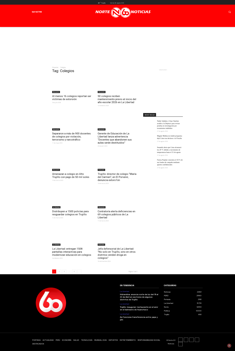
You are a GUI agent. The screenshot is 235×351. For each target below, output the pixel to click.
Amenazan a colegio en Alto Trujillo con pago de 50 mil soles (70, 175)
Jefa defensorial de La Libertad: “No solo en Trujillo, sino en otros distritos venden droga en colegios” (116, 253)
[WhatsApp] (180, 344)
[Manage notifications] (229, 346)
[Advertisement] (117, 45)
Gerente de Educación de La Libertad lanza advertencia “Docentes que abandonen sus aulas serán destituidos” (115, 138)
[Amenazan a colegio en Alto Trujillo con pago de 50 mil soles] (72, 161)
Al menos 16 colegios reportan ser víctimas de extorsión (71, 98)
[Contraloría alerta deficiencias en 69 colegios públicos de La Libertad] (117, 198)
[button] (230, 12)
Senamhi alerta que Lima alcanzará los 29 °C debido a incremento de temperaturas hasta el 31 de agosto (169, 150)
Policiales (101, 170)
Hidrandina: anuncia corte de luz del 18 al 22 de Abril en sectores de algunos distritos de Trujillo (139, 297)
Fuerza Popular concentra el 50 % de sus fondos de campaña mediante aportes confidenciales (170, 162)
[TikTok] (191, 340)
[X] (177, 2)
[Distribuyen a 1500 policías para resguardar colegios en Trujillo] (72, 198)
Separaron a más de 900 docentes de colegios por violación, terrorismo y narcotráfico (71, 136)
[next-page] (79, 271)
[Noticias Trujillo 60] (123, 12)
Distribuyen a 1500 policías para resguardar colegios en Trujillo (70, 213)
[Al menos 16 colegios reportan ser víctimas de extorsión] (72, 83)
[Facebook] (173, 2)
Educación (56, 92)
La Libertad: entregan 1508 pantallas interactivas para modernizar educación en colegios (71, 251)
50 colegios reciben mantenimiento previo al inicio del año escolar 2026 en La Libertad (117, 99)
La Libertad (56, 207)
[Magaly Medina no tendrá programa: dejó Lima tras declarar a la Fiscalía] (149, 139)
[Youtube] (181, 2)
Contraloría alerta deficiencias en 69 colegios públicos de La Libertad (116, 214)
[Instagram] (186, 340)
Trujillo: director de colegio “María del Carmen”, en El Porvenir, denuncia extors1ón (117, 177)
